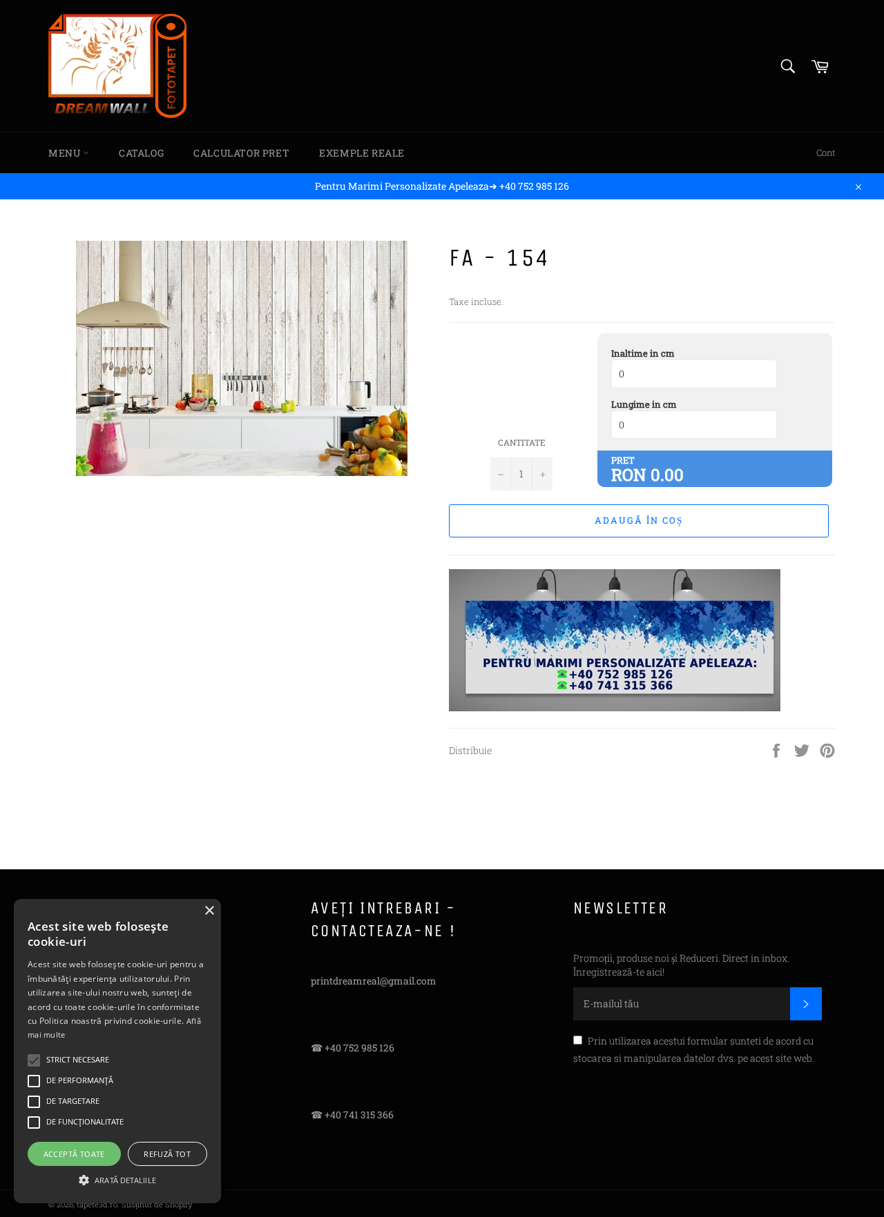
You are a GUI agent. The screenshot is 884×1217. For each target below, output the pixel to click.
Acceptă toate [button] (74, 1154)
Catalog (141, 152)
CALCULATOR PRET (241, 152)
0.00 (667, 475)
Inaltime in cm (643, 353)
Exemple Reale (362, 152)
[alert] (117, 1051)
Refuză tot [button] (167, 1154)
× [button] (209, 911)
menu (65, 152)
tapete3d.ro (97, 1204)
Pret (623, 460)
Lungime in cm (644, 404)
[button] (117, 1179)
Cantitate (522, 442)
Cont (826, 152)
